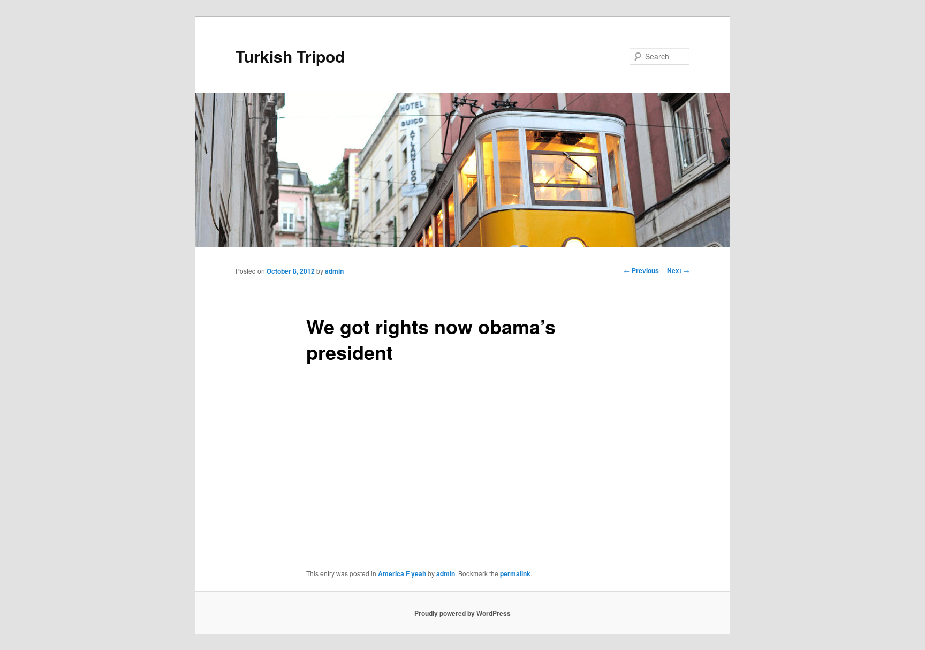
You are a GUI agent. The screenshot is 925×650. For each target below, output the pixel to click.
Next (678, 270)
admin (334, 271)
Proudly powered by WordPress (462, 613)
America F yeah (402, 573)
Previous (641, 270)
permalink (515, 573)
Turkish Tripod (290, 55)
